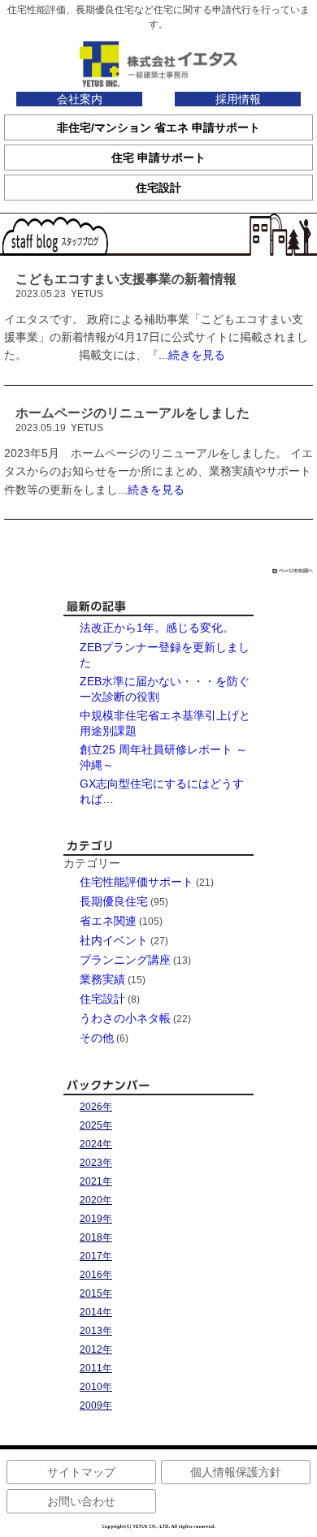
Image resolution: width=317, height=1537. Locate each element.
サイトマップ (81, 1472)
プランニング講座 (125, 959)
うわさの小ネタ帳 (125, 1018)
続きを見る (196, 354)
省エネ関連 (108, 920)
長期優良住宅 (114, 901)
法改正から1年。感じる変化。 (157, 627)
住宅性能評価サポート (136, 881)
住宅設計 (102, 998)
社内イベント (114, 940)
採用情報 (238, 99)
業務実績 (102, 979)
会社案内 (79, 99)
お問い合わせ (81, 1501)
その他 (97, 1037)
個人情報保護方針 (235, 1472)
